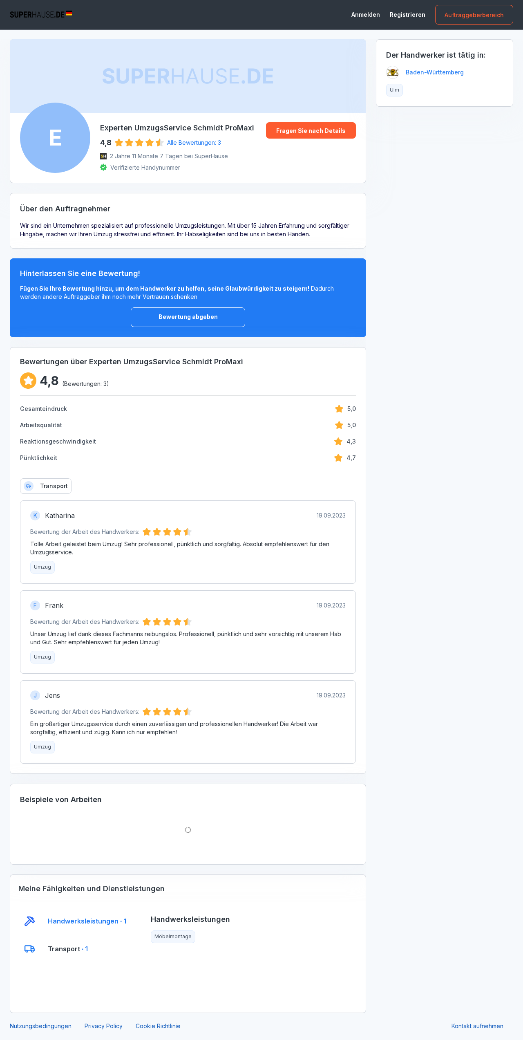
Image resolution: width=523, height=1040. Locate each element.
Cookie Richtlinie (158, 1025)
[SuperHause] (41, 15)
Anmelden (365, 14)
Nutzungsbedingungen (41, 1025)
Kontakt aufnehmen (477, 1025)
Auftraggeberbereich (474, 14)
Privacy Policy (104, 1025)
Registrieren (407, 14)
